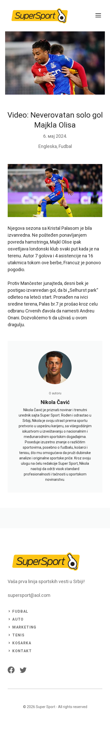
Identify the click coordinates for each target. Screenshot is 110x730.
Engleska (47, 146)
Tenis (18, 635)
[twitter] (23, 669)
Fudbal (65, 146)
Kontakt (22, 651)
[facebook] (11, 669)
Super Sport (45, 707)
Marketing (24, 627)
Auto (18, 619)
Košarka (21, 643)
